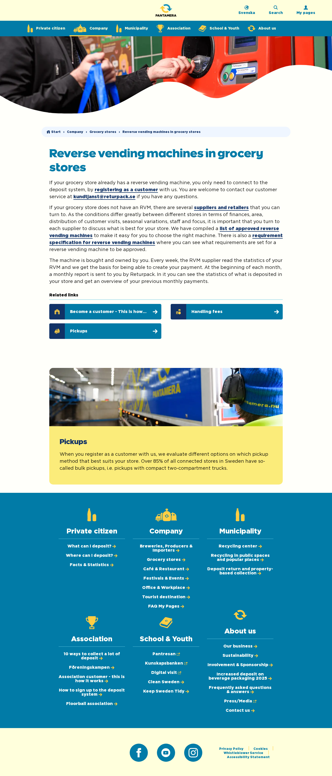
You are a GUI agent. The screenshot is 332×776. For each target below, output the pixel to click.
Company (75, 131)
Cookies (260, 748)
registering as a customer (126, 190)
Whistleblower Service (244, 752)
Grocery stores (102, 131)
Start (56, 131)
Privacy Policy (231, 748)
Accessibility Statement (248, 757)
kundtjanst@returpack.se (104, 197)
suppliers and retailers (221, 207)
